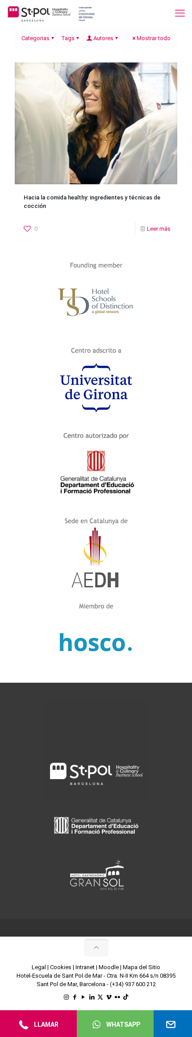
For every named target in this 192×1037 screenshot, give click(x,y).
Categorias (35, 38)
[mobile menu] (180, 13)
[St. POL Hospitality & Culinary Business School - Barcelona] (51, 13)
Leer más (159, 228)
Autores (103, 38)
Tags (68, 38)
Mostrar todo (154, 38)
